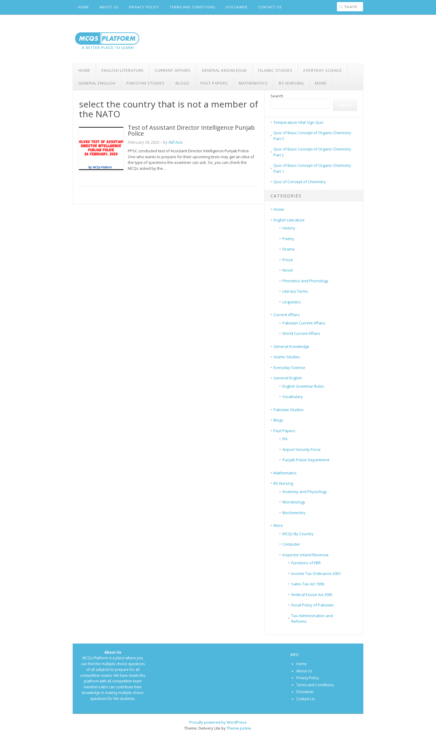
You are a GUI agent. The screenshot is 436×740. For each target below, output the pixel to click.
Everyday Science (322, 70)
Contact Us (269, 7)
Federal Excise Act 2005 (311, 594)
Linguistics (291, 302)
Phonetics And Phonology (305, 280)
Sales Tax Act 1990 (307, 584)
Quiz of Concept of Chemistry (299, 181)
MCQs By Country (298, 533)
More (321, 83)
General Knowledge (224, 70)
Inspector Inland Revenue (305, 554)
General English (96, 83)
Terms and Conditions (192, 7)
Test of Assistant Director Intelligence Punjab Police (191, 130)
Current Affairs (173, 70)
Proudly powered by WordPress (218, 722)
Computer (291, 544)
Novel (287, 270)
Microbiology (293, 502)
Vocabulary (292, 396)
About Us (109, 7)
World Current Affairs (301, 333)
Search (276, 96)
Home (83, 7)
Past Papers (214, 83)
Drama (288, 249)
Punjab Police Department (305, 459)
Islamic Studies (275, 70)
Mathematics (253, 83)
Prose (287, 259)
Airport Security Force (301, 449)
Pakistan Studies (145, 83)
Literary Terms (295, 291)
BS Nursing (291, 83)
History (288, 228)
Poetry (288, 238)
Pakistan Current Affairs (303, 323)
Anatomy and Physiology (304, 491)
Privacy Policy (144, 7)
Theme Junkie (239, 728)
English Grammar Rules (303, 386)
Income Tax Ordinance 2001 (316, 573)
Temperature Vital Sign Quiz (298, 122)
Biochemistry (293, 512)
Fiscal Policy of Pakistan (312, 605)
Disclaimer (236, 7)
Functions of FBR (306, 562)
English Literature (122, 70)
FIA (284, 438)
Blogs (183, 83)
